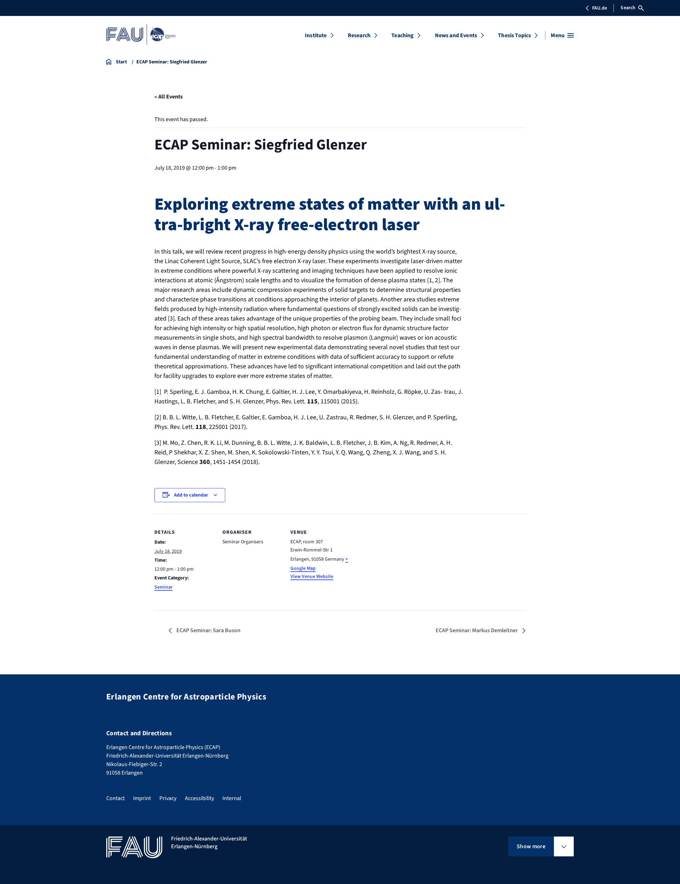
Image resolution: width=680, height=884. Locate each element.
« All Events (168, 97)
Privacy (167, 798)
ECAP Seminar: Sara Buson (207, 630)
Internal (231, 798)
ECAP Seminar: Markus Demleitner (477, 630)
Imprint (142, 798)
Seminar (163, 587)
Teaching (402, 35)
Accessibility (199, 798)
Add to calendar (191, 495)
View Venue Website (311, 576)
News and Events (456, 35)
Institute (316, 35)
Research (359, 35)
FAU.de (599, 8)
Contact (115, 798)
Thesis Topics (514, 35)
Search (627, 7)
